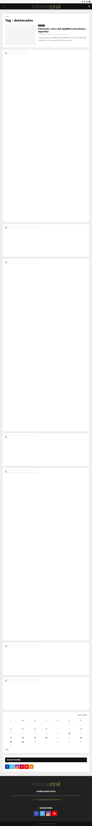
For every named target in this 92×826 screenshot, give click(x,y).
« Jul (6, 749)
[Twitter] (84, 1)
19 (35, 738)
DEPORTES (41, 25)
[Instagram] (87, 1)
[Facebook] (82, 1)
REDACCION (43, 34)
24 (11, 742)
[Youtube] (89, 1)
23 (81, 738)
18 (23, 738)
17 (11, 738)
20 (46, 738)
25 (23, 742)
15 (69, 733)
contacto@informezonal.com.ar (49, 799)
